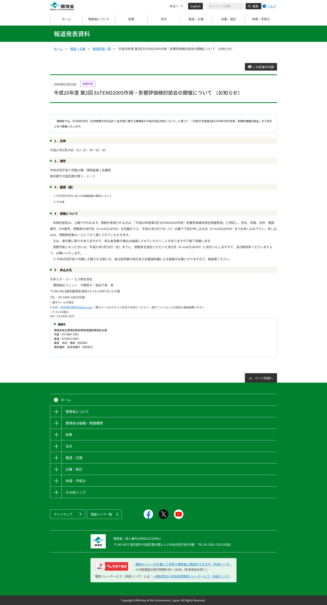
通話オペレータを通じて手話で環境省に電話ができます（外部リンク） (183, 564)
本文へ (174, 6)
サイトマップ (63, 514)
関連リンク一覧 (101, 514)
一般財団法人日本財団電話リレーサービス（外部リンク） (192, 576)
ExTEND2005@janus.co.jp (76, 307)
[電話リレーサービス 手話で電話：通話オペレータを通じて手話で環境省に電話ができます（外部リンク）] (111, 566)
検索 (255, 6)
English (195, 6)
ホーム (66, 19)
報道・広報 (77, 48)
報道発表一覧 (102, 48)
